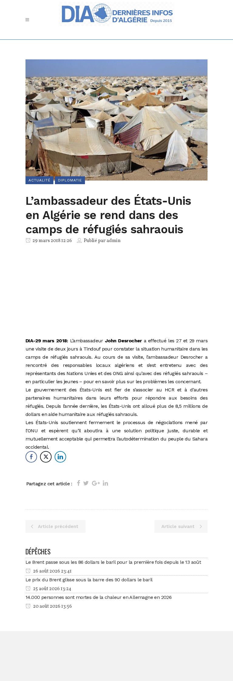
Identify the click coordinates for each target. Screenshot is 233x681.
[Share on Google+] (96, 483)
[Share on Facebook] (78, 483)
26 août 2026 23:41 (52, 571)
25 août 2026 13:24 (51, 589)
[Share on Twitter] (86, 483)
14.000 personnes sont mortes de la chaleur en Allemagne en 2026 (98, 597)
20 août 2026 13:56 (52, 606)
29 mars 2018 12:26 (52, 241)
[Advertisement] (116, 291)
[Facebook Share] (31, 457)
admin (113, 241)
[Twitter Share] (46, 457)
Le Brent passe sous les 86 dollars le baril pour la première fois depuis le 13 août (113, 562)
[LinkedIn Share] (60, 457)
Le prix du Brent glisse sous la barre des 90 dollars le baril (88, 580)
